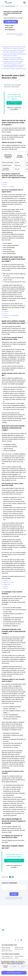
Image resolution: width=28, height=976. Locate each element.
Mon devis (12, 22)
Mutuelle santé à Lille (19, 949)
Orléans (5, 182)
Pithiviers (5, 317)
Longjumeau (6, 584)
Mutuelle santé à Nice (6, 949)
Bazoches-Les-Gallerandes (11, 315)
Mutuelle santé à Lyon (6, 947)
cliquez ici (21, 898)
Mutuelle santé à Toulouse (7, 950)
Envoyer (14, 894)
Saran (5, 184)
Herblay (5, 580)
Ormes (5, 313)
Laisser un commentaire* (9, 883)
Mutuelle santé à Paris (19, 947)
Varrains (5, 588)
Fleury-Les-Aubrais (8, 186)
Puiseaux (5, 311)
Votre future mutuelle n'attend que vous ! (14, 68)
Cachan (5, 586)
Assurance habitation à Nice (7, 958)
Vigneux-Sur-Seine (8, 582)
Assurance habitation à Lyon (7, 956)
